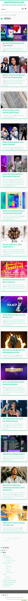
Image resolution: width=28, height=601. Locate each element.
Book (11, 48)
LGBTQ (22, 249)
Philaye (13, 253)
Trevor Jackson (18, 83)
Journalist (15, 458)
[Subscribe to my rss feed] (1, 9)
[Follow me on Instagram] (6, 9)
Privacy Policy (6, 586)
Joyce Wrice (21, 286)
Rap (18, 184)
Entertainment (19, 48)
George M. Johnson (10, 251)
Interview (11, 494)
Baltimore (8, 82)
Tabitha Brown (11, 531)
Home (2, 15)
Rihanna (14, 50)
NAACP (11, 323)
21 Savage (8, 286)
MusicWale (5, 219)
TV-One (13, 392)
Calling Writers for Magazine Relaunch (14, 454)
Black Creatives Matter (15, 492)
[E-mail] (3, 9)
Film (14, 496)
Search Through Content (9, 580)
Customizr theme (17, 599)
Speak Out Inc (18, 253)
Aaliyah (7, 50)
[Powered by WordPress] (22, 597)
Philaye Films (18, 496)
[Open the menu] (23, 9)
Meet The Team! (9, 558)
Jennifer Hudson (6, 390)
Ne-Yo (4, 392)
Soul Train (11, 427)
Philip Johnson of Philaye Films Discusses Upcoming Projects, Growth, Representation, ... (14, 487)
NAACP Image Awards (18, 323)
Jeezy (17, 286)
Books (11, 50)
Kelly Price (9, 83)
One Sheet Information (10, 560)
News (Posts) (8, 15)
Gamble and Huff (20, 388)
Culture (14, 48)
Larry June (5, 288)
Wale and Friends (16, 288)
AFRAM (15, 149)
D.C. (16, 182)
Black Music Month (13, 388)
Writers (4, 460)
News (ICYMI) (7, 562)
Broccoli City (9, 217)
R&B (15, 184)
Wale (7, 185)
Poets (22, 458)
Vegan (15, 531)
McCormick (19, 529)
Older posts (5, 540)
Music (24, 80)
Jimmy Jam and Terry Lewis (16, 390)
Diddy (4, 357)
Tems (4, 185)
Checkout (8, 576)
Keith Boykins (18, 251)
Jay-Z (18, 321)
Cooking (12, 529)
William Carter (21, 50)
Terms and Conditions (8, 584)
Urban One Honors (19, 392)
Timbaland (8, 392)
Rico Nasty (21, 184)
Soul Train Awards (17, 427)
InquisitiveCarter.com (14, 2)
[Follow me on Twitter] (4, 9)
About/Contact (7, 557)
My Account (8, 578)
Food (15, 529)
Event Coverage (9, 572)
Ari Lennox (15, 181)
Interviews (8, 570)
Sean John (12, 357)
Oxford (6, 117)
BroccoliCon (15, 217)
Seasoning (5, 531)
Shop (4, 574)
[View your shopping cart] (25, 8)
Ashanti (10, 425)
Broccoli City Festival (9, 182)
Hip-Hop (5, 184)
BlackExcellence (6, 529)
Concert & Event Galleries (9, 582)
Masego (9, 184)
